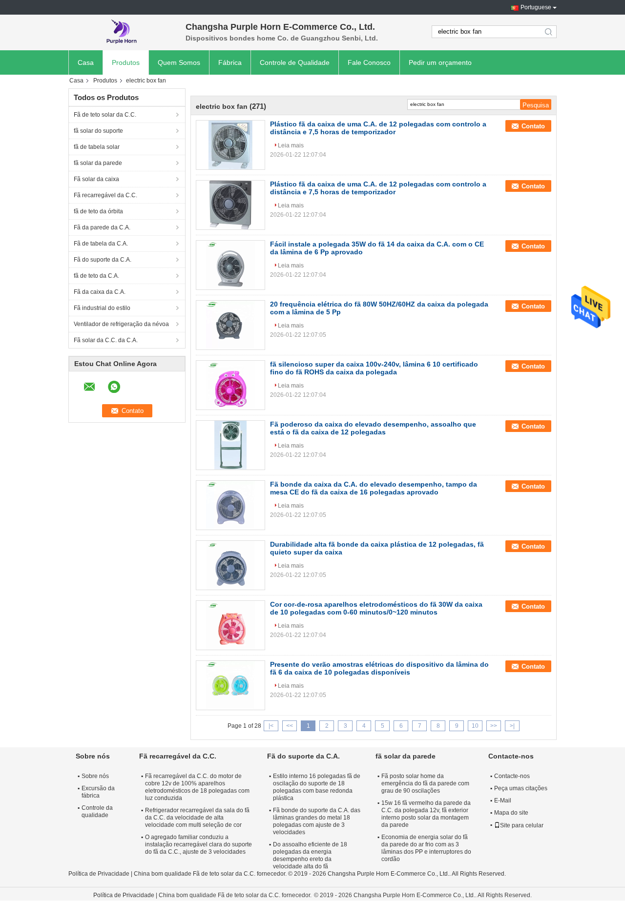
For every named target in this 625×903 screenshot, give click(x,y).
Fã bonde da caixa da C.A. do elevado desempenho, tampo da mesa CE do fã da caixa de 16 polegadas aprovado (373, 488)
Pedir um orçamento (440, 62)
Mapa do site (511, 812)
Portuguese (536, 7)
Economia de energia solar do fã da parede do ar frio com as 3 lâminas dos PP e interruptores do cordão (426, 848)
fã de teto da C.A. (96, 275)
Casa (86, 62)
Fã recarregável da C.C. (105, 195)
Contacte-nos (512, 776)
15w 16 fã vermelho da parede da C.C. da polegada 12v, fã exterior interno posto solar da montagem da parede (426, 814)
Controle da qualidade (97, 811)
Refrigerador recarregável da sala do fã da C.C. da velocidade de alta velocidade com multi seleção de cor (197, 817)
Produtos (126, 62)
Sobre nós (95, 776)
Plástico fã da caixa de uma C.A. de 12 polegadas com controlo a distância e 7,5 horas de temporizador (378, 128)
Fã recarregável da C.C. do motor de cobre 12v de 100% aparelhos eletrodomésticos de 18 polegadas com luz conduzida (197, 787)
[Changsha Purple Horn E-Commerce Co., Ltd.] (122, 31)
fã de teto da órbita (98, 211)
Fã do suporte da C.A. (102, 259)
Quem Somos (179, 62)
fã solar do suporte (98, 130)
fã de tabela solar (97, 147)
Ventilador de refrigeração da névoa (121, 324)
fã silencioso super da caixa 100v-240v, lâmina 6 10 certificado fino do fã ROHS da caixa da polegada (374, 368)
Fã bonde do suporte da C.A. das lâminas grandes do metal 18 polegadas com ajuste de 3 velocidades (316, 821)
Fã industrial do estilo (102, 308)
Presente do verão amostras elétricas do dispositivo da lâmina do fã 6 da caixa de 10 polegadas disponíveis (379, 668)
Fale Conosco (369, 62)
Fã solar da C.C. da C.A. (106, 340)
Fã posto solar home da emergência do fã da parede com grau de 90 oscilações (425, 783)
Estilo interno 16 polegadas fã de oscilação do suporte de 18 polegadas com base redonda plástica (316, 787)
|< (271, 725)
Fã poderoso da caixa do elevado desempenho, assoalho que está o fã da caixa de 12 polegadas (373, 428)
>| (512, 725)
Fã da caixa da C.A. (99, 291)
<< (289, 725)
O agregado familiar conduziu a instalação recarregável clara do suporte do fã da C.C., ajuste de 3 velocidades (198, 844)
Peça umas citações (520, 788)
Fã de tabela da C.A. (101, 243)
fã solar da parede (98, 163)
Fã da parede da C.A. (102, 227)
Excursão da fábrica (98, 792)
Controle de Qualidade (295, 62)
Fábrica (230, 62)
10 (475, 725)
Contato (533, 126)
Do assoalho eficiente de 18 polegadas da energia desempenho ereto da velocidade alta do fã (310, 855)
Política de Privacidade (98, 873)
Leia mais (291, 145)
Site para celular (521, 825)
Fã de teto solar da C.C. (105, 114)
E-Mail (502, 800)
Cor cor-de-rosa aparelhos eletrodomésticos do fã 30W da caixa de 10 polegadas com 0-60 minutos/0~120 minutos (376, 608)
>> (493, 725)
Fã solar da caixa (96, 179)
